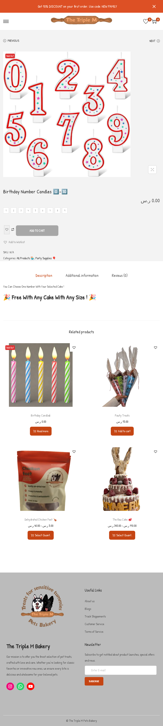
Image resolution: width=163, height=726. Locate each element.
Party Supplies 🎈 (45, 258)
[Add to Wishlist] (7, 229)
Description (44, 275)
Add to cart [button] (124, 431)
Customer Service (94, 624)
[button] (14, 242)
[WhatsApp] (20, 686)
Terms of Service (94, 632)
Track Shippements (95, 616)
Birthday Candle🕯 (41, 415)
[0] (145, 21)
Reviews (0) (120, 275)
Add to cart (37, 231)
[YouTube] (30, 686)
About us (89, 601)
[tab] (44, 276)
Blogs (88, 609)
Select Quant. (43, 535)
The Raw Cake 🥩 (122, 519)
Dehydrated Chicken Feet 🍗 (41, 519)
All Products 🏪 (25, 258)
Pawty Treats (122, 415)
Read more (42, 431)
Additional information (82, 275)
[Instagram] (10, 686)
